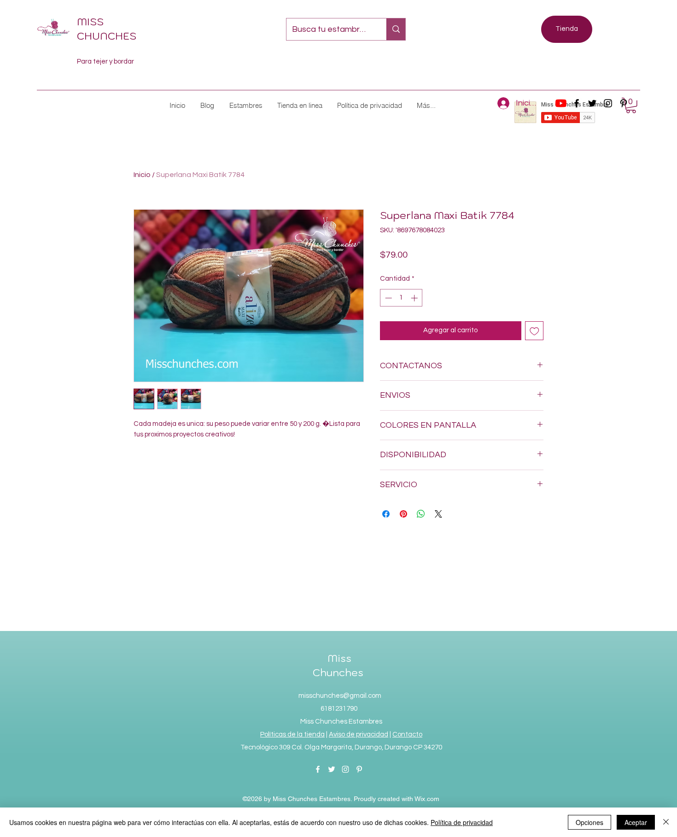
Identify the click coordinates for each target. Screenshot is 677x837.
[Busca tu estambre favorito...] (395, 29)
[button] (245, 105)
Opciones (589, 822)
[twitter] (592, 103)
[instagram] (607, 103)
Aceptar (635, 822)
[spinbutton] (401, 298)
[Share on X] (438, 513)
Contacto (407, 734)
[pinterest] (359, 769)
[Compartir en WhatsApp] (420, 513)
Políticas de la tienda (292, 734)
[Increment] (415, 298)
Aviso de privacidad (358, 734)
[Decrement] (387, 298)
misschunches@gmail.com (339, 695)
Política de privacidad (462, 822)
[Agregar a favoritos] (534, 330)
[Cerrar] (665, 822)
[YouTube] (560, 103)
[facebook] (576, 103)
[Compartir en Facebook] (385, 513)
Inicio (142, 174)
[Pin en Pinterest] (403, 513)
